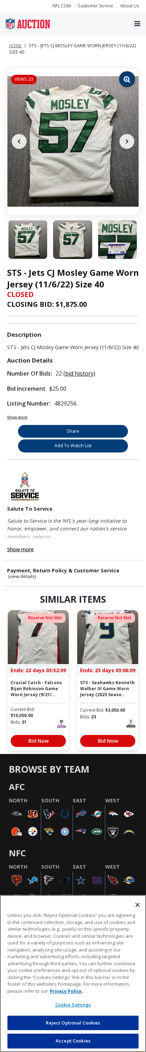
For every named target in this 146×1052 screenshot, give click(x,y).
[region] (73, 973)
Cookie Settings (73, 1005)
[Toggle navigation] (137, 24)
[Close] (137, 905)
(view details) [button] (22, 576)
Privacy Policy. (66, 991)
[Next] (126, 141)
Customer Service (95, 6)
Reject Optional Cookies (73, 1023)
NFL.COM (61, 6)
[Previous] (19, 141)
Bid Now (38, 740)
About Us (129, 6)
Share (73, 431)
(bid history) (79, 373)
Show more (17, 417)
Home (15, 46)
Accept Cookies (73, 1041)
